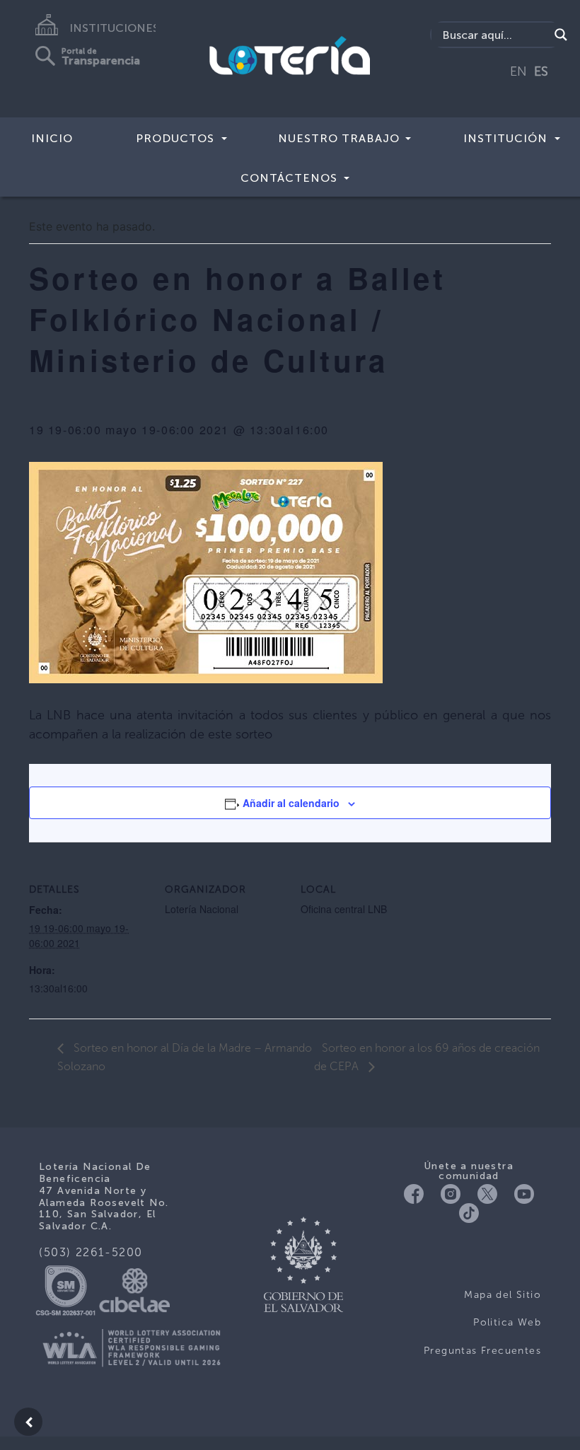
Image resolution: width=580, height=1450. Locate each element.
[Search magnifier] (561, 35)
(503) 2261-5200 (91, 1252)
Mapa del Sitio (502, 1295)
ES (541, 71)
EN (518, 71)
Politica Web (507, 1322)
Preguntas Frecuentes (482, 1351)
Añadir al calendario (291, 803)
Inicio (52, 138)
